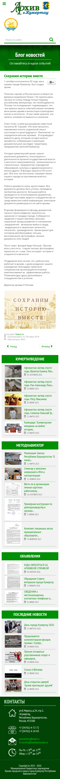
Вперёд (46, 346)
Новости (19, 334)
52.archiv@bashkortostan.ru (33, 742)
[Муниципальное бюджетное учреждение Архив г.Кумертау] (30, 8)
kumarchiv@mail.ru (29, 739)
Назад (13, 346)
